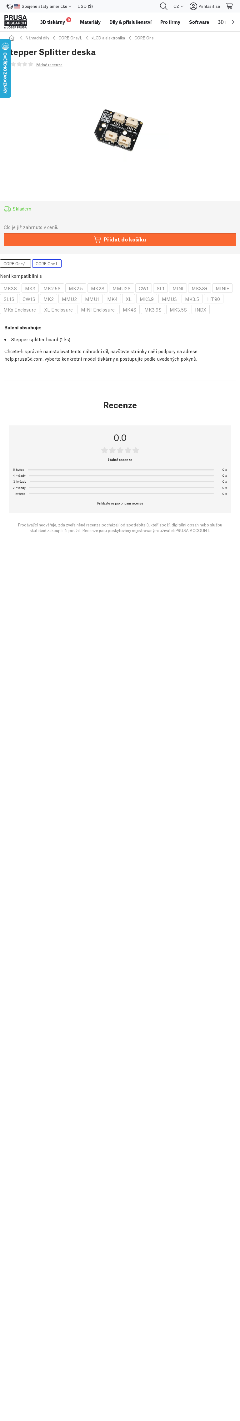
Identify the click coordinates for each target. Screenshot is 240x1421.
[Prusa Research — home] (15, 21)
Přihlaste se (105, 503)
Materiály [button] (90, 22)
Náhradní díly (37, 37)
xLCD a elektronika (108, 37)
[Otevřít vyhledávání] (164, 6)
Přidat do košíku (125, 239)
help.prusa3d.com (23, 358)
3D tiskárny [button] (55, 21)
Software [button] (199, 22)
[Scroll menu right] (233, 22)
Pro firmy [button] (170, 22)
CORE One (144, 37)
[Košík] (229, 6)
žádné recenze (49, 64)
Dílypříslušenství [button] (130, 22)
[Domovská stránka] (12, 38)
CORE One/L (70, 37)
